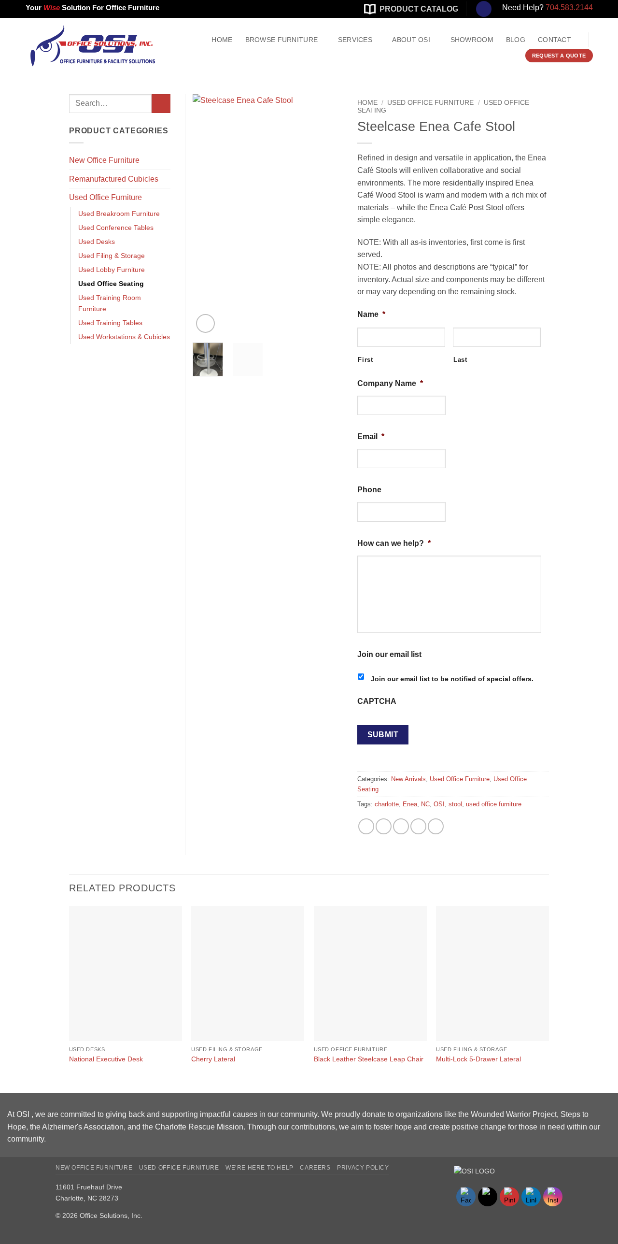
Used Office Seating (111, 283)
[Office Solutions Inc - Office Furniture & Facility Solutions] (82, 46)
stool (455, 804)
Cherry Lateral (213, 1059)
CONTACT (554, 39)
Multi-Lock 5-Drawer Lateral (478, 1059)
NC (425, 804)
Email (370, 436)
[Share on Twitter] (384, 826)
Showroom (471, 39)
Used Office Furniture (430, 102)
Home (367, 102)
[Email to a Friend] (401, 826)
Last (460, 359)
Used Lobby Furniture (111, 269)
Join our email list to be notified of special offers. (452, 679)
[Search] (484, 9)
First (365, 359)
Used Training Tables (110, 323)
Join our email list (389, 654)
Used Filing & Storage (111, 255)
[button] (205, 323)
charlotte (387, 804)
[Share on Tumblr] (436, 826)
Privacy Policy (363, 1167)
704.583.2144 (569, 7)
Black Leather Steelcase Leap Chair (368, 1059)
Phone (369, 490)
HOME (221, 39)
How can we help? (394, 543)
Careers (315, 1167)
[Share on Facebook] (366, 826)
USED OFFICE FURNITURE (179, 1167)
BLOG (515, 39)
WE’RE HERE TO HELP (259, 1167)
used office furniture (493, 804)
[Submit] (161, 103)
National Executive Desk (106, 1059)
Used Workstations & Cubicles (124, 337)
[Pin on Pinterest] (418, 826)
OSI (439, 804)
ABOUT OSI (411, 39)
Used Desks (96, 241)
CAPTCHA (376, 701)
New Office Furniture (104, 160)
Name (371, 314)
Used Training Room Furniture (109, 303)
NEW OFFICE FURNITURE (94, 1167)
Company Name (390, 383)
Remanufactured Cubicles (113, 179)
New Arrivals (408, 779)
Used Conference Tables (116, 227)
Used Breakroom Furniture (119, 213)
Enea (410, 804)
